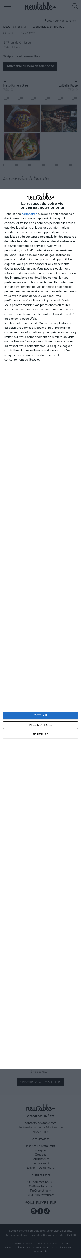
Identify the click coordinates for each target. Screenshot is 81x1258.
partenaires (29, 213)
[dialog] (40, 629)
